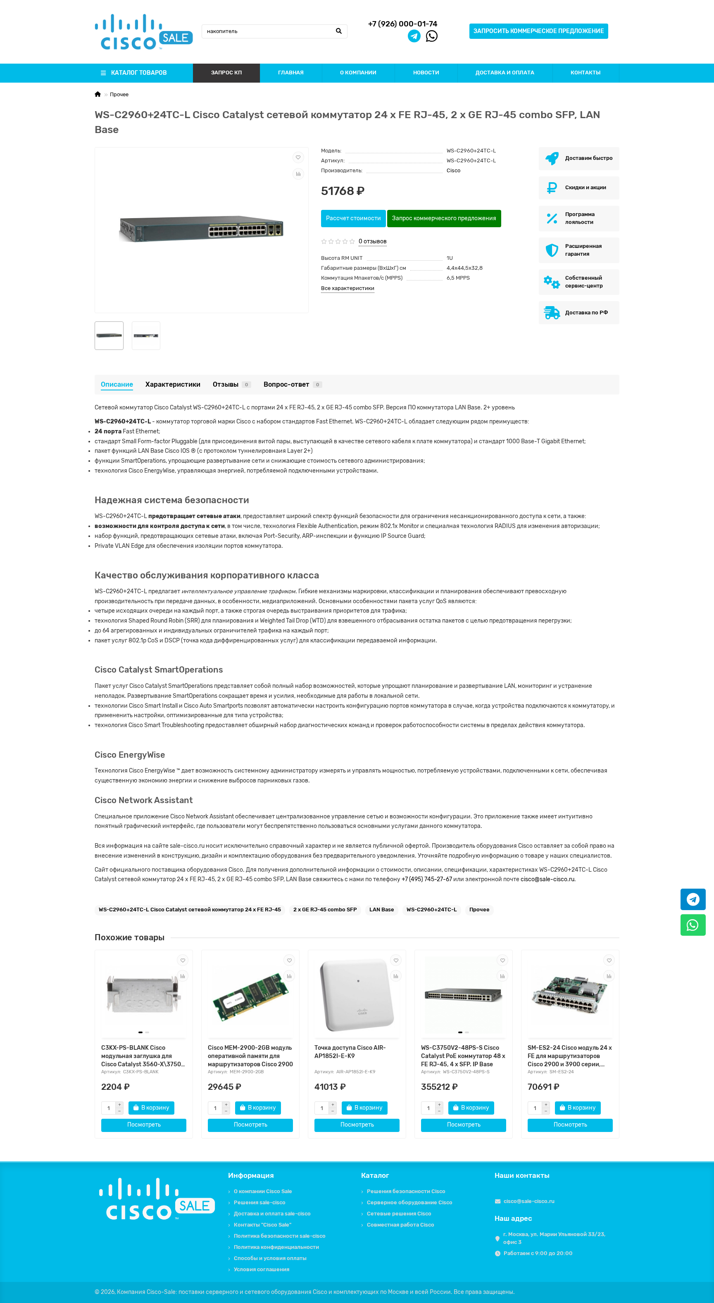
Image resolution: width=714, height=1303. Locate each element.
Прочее (119, 94)
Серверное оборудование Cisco (409, 1202)
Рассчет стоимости (353, 218)
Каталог (375, 1175)
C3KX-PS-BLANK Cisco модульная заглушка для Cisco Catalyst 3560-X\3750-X (142, 1056)
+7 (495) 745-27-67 (427, 879)
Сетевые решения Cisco (399, 1213)
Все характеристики (347, 288)
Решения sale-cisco (260, 1202)
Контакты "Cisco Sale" (262, 1225)
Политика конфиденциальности (276, 1247)
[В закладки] (298, 157)
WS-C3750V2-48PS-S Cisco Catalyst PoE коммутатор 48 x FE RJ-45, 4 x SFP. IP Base (463, 1056)
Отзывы (230, 384)
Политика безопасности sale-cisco (280, 1236)
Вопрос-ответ (291, 384)
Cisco (453, 170)
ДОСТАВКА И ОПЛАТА (505, 72)
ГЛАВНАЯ (291, 72)
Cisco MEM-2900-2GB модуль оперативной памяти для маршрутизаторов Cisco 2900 (250, 1056)
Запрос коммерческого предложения (444, 218)
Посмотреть (144, 1124)
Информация (251, 1175)
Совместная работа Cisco (400, 1225)
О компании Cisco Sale (263, 1191)
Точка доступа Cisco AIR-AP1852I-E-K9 (350, 1052)
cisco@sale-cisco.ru (547, 879)
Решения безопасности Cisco (406, 1191)
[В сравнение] (298, 174)
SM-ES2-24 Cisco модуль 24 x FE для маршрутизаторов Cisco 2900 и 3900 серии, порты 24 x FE (570, 1056)
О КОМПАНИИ (358, 72)
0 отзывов (373, 241)
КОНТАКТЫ (586, 72)
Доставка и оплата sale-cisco (272, 1213)
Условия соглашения (261, 1269)
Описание (117, 384)
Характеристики (172, 384)
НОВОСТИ (426, 72)
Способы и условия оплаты (270, 1258)
